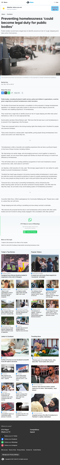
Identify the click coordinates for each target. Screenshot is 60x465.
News (3, 14)
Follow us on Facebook (11, 439)
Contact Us (29, 449)
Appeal (32, 432)
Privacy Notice (21, 449)
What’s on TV (5, 432)
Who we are (4, 449)
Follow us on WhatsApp (11, 442)
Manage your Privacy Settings (10, 454)
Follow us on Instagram (11, 445)
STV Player (5, 429)
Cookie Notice (37, 449)
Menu (5, 2)
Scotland (9, 14)
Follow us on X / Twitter (11, 436)
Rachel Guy (4, 82)
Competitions (34, 429)
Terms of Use (12, 449)
